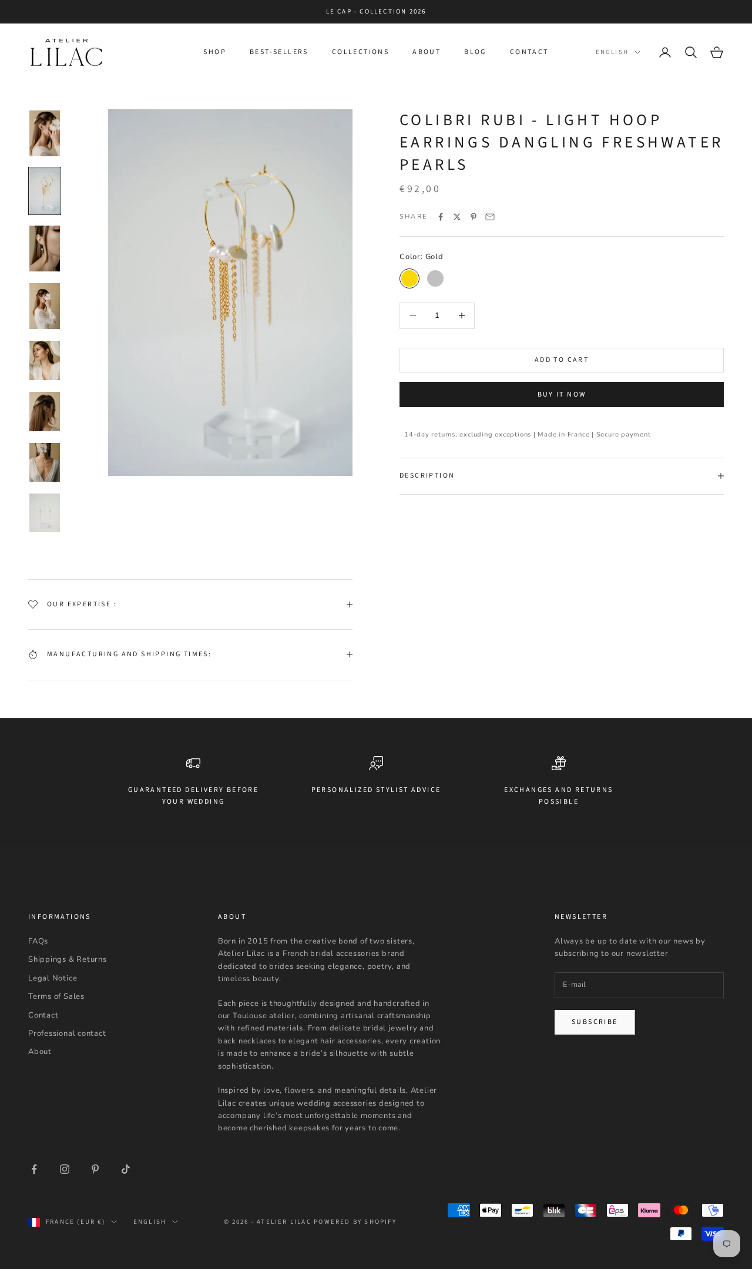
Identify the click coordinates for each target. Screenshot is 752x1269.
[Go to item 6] (44, 411)
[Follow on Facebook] (34, 1169)
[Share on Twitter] (457, 216)
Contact (529, 52)
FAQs (38, 941)
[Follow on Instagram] (64, 1169)
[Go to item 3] (44, 248)
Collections (360, 52)
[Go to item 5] (44, 360)
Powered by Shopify (355, 1221)
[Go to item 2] (44, 191)
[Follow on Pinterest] (95, 1169)
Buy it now (562, 395)
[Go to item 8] (44, 516)
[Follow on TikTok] (126, 1169)
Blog (475, 52)
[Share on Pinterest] (473, 216)
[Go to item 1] (44, 133)
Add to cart (562, 360)
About (426, 52)
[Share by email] (490, 216)
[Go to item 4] (44, 306)
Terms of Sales (56, 996)
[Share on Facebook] (440, 216)
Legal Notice (52, 978)
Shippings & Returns (67, 959)
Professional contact (67, 1033)
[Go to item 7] (44, 463)
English (612, 52)
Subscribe (595, 1022)
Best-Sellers (279, 52)
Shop (214, 52)
